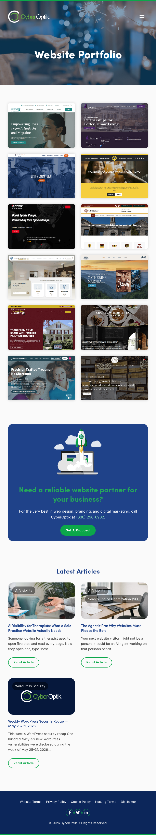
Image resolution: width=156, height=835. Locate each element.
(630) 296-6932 (90, 517)
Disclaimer (128, 802)
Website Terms (30, 802)
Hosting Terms (105, 802)
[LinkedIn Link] (86, 812)
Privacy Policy (56, 802)
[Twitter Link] (78, 812)
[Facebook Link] (70, 812)
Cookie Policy (81, 802)
